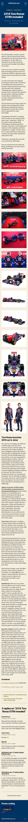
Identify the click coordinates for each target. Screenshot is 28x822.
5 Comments (15, 23)
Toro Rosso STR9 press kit (10, 683)
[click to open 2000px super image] (14, 42)
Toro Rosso (17, 10)
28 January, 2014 (18, 21)
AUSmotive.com (14, 3)
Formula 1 (10, 10)
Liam (9, 21)
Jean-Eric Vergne (15, 687)
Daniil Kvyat (7, 687)
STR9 (21, 687)
